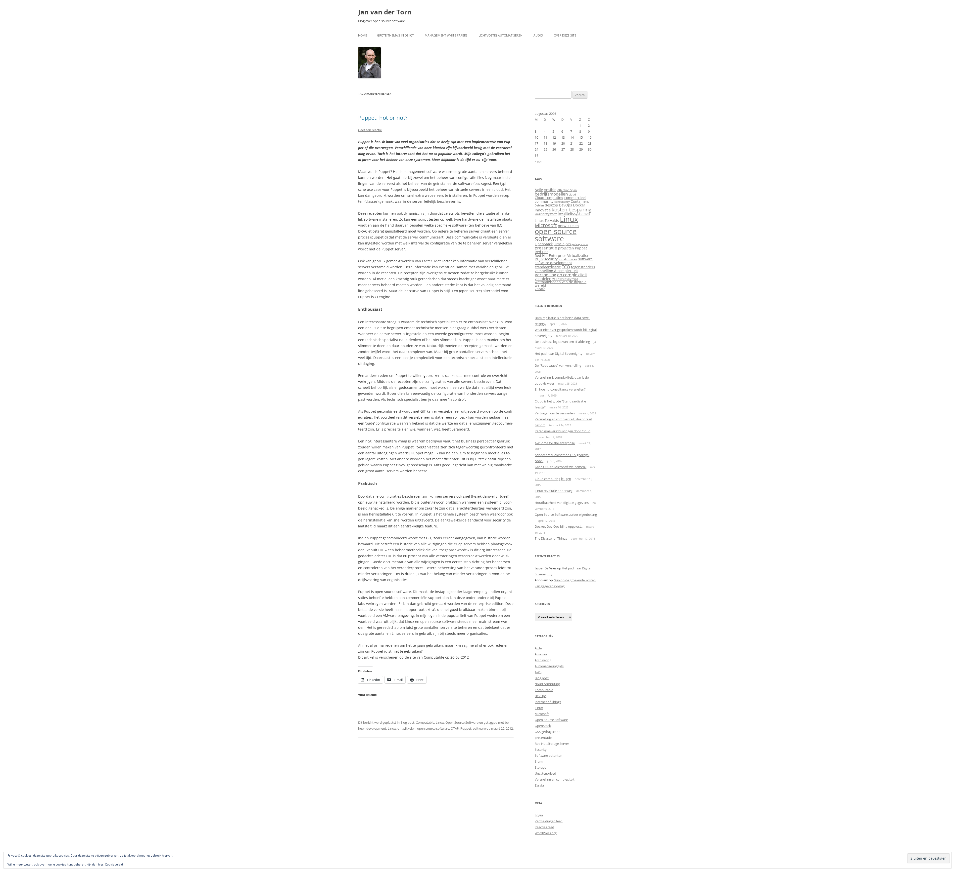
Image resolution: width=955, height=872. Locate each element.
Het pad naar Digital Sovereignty (558, 353)
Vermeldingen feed (549, 821)
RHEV (539, 259)
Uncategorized (545, 773)
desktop (551, 205)
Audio (538, 35)
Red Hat (541, 252)
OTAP (455, 728)
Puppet (465, 728)
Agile (539, 190)
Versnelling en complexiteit (561, 274)
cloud (572, 194)
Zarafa (540, 289)
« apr (538, 161)
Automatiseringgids (549, 666)
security (551, 259)
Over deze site (565, 35)
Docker (579, 205)
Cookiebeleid (114, 864)
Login (539, 815)
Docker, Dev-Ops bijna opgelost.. (558, 526)
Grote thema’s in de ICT (395, 35)
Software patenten (548, 755)
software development (553, 263)
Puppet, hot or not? (383, 117)
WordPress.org (546, 833)
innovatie (543, 210)
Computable (425, 722)
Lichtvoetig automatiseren (500, 35)
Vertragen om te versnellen (555, 413)
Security (541, 749)
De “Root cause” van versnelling (558, 365)
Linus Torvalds (547, 220)
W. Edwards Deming (565, 279)
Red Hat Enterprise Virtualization (562, 255)
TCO (566, 267)
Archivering (543, 660)
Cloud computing (549, 198)
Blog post (407, 722)
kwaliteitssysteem (546, 214)
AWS (538, 672)
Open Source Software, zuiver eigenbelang (566, 514)
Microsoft (546, 225)
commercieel (575, 198)
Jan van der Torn (384, 11)
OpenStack (544, 244)
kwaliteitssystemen (574, 213)
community (544, 201)
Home (362, 35)
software (479, 728)
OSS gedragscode (577, 244)
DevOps (565, 205)
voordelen (543, 279)
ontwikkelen (406, 728)
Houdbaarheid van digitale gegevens (562, 502)
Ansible (550, 190)
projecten (566, 248)
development (376, 728)
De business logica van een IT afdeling (562, 341)
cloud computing (547, 684)
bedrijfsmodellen (551, 194)
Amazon (541, 654)
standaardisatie (548, 267)
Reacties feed (544, 827)
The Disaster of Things (551, 538)
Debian (539, 205)
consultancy (562, 201)
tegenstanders (583, 267)
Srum (539, 761)
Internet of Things (548, 702)
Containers (580, 201)
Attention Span (567, 190)
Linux (440, 722)
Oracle (559, 244)
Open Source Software (461, 722)
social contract (568, 259)
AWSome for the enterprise (555, 443)
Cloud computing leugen (553, 478)
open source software (433, 728)
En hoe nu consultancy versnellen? (560, 389)
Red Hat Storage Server (552, 743)
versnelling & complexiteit (556, 271)
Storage (540, 767)
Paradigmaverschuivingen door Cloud (562, 431)
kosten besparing (571, 209)
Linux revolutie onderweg (554, 490)
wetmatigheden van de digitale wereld (560, 284)
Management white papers (446, 35)
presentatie (546, 248)
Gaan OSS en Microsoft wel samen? (560, 467)
